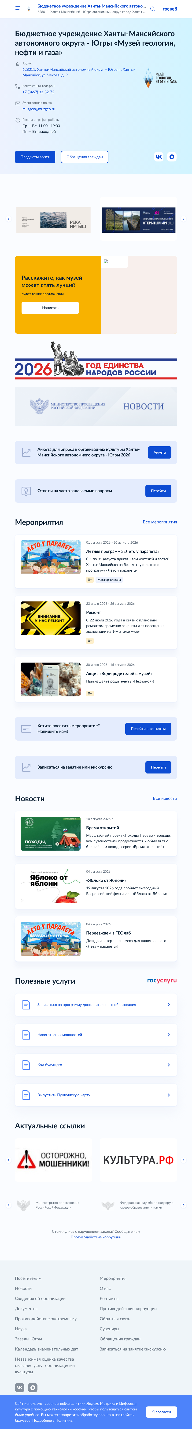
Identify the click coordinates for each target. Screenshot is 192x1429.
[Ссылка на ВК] (159, 157)
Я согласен (161, 1412)
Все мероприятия (160, 522)
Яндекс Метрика (100, 1403)
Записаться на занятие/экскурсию (133, 1349)
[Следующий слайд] (183, 219)
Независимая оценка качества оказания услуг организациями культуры (45, 1365)
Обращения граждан (120, 1339)
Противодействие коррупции (96, 1237)
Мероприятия (113, 1278)
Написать (50, 308)
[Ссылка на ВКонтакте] (19, 1387)
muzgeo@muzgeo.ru (38, 109)
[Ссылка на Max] (172, 157)
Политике (63, 1420)
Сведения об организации (40, 1299)
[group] (53, 219)
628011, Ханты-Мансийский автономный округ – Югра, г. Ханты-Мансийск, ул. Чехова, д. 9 (78, 72)
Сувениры (109, 1329)
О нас (105, 1289)
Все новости (165, 799)
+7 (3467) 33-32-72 (38, 92)
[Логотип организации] (29, 9)
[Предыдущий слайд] (8, 219)
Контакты (109, 1299)
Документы (26, 1309)
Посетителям (28, 1278)
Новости (23, 1289)
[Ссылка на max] (32, 1387)
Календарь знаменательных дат (46, 1349)
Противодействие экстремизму (46, 1319)
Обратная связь (115, 1319)
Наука (21, 1329)
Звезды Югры (28, 1339)
